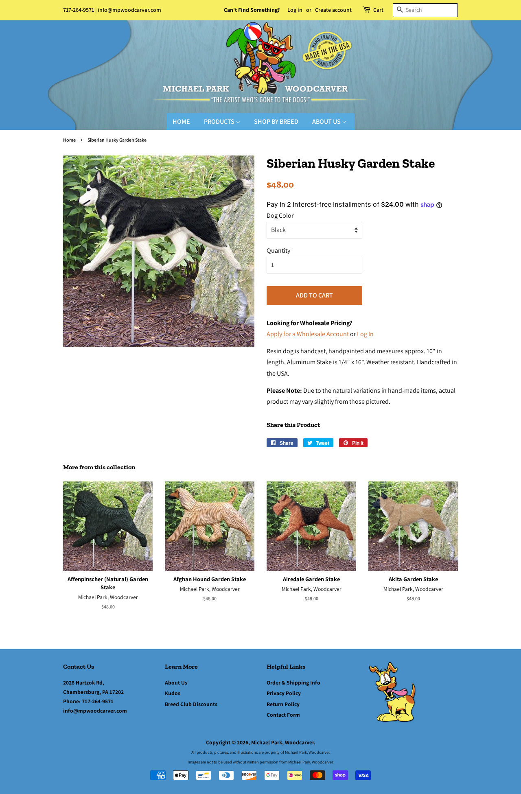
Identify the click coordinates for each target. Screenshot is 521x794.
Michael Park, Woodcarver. (283, 742)
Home (181, 121)
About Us (327, 121)
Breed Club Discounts (191, 704)
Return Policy (283, 704)
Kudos (172, 693)
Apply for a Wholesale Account (308, 334)
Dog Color (280, 215)
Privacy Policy (284, 693)
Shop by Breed (276, 121)
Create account (333, 9)
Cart (378, 9)
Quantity (278, 250)
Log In (365, 334)
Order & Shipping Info (293, 682)
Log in (294, 9)
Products (220, 121)
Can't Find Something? (252, 9)
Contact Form (283, 714)
